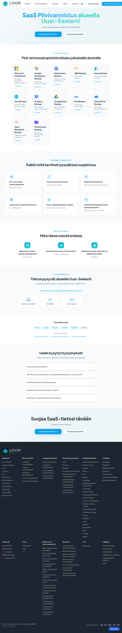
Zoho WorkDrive (7, 480)
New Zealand (87, 527)
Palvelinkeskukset (41, 4)
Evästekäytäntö (107, 552)
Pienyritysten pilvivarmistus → (61, 336)
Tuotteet (27, 4)
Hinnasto (75, 4)
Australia (74, 327)
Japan (85, 521)
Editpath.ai (12, 626)
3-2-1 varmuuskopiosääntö (71, 565)
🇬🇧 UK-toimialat (7, 546)
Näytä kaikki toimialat (109, 480)
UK (101, 625)
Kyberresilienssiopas (69, 551)
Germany (85, 468)
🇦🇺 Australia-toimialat (8, 558)
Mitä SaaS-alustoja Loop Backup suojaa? (41, 382)
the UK (37, 327)
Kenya (85, 530)
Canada (64, 327)
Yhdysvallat (86, 489)
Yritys (64, 462)
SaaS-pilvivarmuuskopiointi (71, 471)
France (85, 471)
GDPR (104, 563)
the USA (55, 327)
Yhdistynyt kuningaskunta (91, 462)
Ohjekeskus (86, 546)
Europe (46, 327)
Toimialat (55, 4)
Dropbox (5, 471)
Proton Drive (6, 483)
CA (114, 625)
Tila (23, 552)
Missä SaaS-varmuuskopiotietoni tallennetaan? (44, 398)
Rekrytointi (106, 471)
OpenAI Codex (7, 486)
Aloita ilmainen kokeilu (47, 34)
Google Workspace (8, 465)
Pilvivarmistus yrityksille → (79, 336)
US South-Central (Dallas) (91, 501)
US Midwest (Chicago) (90, 512)
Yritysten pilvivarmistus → (42, 336)
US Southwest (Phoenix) (90, 495)
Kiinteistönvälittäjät (108, 468)
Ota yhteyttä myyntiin (75, 34)
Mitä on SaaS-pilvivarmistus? (37, 367)
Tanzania (85, 533)
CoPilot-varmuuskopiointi (30, 481)
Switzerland (86, 480)
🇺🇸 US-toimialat (7, 549)
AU (118, 625)
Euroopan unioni (88, 465)
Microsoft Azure (7, 495)
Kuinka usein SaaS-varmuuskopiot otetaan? (42, 390)
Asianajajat (106, 465)
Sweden (85, 477)
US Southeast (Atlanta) (90, 509)
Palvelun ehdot (107, 549)
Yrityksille (65, 468)
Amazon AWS (6, 492)
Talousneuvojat (107, 474)
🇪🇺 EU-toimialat (7, 552)
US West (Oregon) (88, 498)
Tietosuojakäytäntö (109, 546)
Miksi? (65, 4)
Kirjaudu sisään (93, 4)
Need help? (114, 629)
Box (3, 474)
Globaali (84, 327)
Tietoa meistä (26, 546)
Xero (3, 468)
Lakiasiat (106, 542)
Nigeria (85, 536)
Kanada (85, 515)
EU (105, 625)
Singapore (86, 518)
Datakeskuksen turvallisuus (111, 555)
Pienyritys (66, 465)
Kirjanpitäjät (106, 462)
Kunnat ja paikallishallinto (110, 477)
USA (109, 625)
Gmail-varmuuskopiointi (49, 462)
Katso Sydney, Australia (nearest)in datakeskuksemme (59, 291)
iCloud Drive (6, 477)
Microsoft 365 (6, 462)
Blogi (24, 549)
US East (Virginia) (88, 492)
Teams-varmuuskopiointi (30, 478)
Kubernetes (6, 489)
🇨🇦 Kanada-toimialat (8, 555)
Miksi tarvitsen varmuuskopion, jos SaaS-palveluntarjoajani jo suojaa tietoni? (54, 375)
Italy (84, 474)
